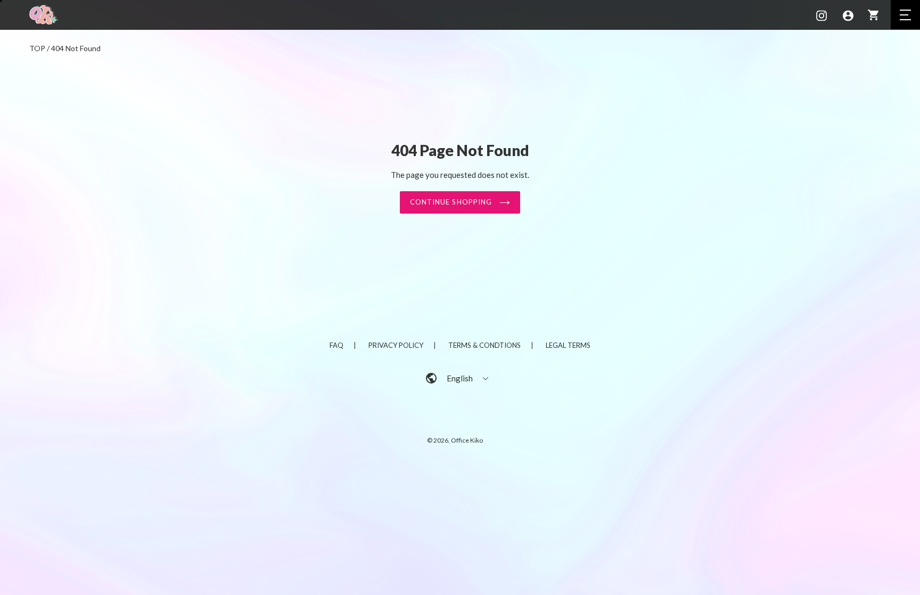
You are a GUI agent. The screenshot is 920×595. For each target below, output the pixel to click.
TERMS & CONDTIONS (484, 345)
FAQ (336, 345)
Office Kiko (467, 440)
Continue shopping (452, 202)
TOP (37, 48)
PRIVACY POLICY (395, 345)
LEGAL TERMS (568, 345)
